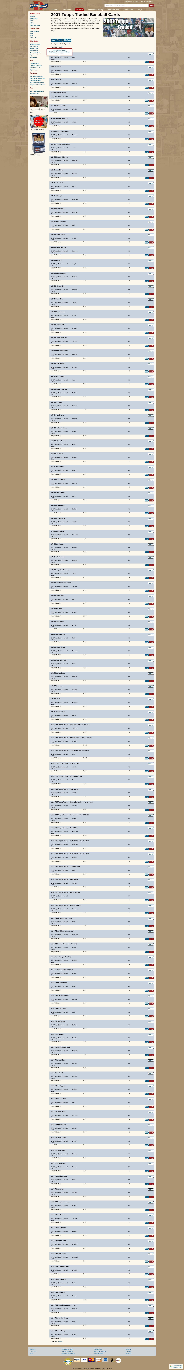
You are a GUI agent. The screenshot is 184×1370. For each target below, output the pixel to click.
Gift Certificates (34, 93)
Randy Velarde (60, 247)
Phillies (74, 109)
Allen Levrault (61, 1240)
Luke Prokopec (60, 273)
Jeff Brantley (60, 557)
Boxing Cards (34, 50)
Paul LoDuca (60, 673)
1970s (31, 23)
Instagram (128, 1353)
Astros (74, 315)
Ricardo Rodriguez (63, 1305)
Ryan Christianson (63, 1047)
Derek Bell (58, 67)
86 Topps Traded (62, 763)
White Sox (75, 96)
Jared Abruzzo (61, 970)
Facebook (128, 1349)
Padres (74, 393)
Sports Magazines (35, 80)
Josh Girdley (60, 1150)
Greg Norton (59, 415)
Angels (74, 238)
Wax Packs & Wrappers (37, 91)
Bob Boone (60, 918)
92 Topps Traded (62, 841)
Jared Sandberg (62, 1318)
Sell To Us (79, 10)
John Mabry (59, 531)
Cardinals (75, 535)
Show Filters (57, 40)
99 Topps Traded (62, 905)
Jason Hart (60, 1189)
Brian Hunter (60, 363)
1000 (61, 47)
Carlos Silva (60, 1060)
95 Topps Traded (62, 892)
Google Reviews (98, 1353)
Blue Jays (75, 199)
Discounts (67, 10)
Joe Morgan (74, 815)
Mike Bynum (60, 1021)
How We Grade (113, 10)
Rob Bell (58, 699)
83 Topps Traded (62, 750)
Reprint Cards (34, 55)
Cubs (73, 380)
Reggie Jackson (75, 737)
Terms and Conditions (100, 1351)
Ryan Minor (59, 621)
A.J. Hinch (60, 1034)
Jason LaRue (60, 634)
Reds (73, 444)
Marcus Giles (61, 1137)
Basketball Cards (35, 44)
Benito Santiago (61, 428)
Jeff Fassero (59, 376)
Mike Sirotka (59, 208)
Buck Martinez (61, 931)
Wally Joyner (74, 789)
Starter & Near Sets (36, 65)
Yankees (74, 341)
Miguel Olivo (60, 1111)
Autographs (33, 57)
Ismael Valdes (60, 234)
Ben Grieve (74, 879)
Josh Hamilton (61, 1176)
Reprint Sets (33, 70)
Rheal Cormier (60, 105)
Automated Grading (95, 10)
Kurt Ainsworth (61, 982)
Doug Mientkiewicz (62, 570)
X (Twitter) (128, 1351)
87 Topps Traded (62, 802)
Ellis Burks (58, 79)
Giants (74, 122)
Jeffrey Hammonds (62, 131)
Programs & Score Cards (37, 85)
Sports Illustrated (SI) (36, 76)
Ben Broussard (61, 1008)
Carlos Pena (60, 1292)
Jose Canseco (75, 763)
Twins (74, 148)
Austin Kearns (61, 1279)
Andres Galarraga (76, 776)
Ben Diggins (60, 1086)
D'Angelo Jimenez (62, 1202)
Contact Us (128, 1)
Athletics (74, 522)
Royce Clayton (60, 92)
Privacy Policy (98, 1349)
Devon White (60, 325)
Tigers (74, 302)
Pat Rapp (58, 260)
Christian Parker (61, 583)
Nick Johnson (61, 1215)
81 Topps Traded (62, 724)
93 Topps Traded (62, 853)
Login (136, 1)
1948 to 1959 (33, 19)
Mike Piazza (74, 853)
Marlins (74, 483)
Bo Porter (58, 402)
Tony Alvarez (60, 1163)
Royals (74, 457)
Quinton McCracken (62, 144)
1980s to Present (35, 25)
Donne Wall (59, 595)
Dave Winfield (75, 724)
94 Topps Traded (62, 866)
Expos (74, 625)
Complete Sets (34, 63)
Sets (31, 60)
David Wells (74, 828)
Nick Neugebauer (62, 1266)
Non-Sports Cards (35, 53)
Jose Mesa (59, 170)
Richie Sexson (75, 892)
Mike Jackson (60, 312)
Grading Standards (67, 1351)
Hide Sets (67, 40)
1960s (31, 21)
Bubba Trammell (61, 389)
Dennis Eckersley (76, 802)
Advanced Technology (68, 1353)
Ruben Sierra (60, 647)
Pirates (74, 70)
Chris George (61, 1124)
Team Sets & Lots (35, 68)
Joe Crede (60, 1073)
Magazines (33, 73)
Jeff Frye (58, 196)
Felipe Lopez (61, 1253)
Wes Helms (59, 686)
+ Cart (151, 62)
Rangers (74, 251)
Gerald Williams (61, 337)
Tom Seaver (74, 750)
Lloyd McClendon (62, 944)
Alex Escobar (61, 1099)
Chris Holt (59, 299)
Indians (74, 83)
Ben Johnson (61, 1228)
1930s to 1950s (34, 31)
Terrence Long (75, 866)
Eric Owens (59, 544)
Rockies (74, 290)
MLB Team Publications (37, 82)
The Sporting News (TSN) (37, 78)
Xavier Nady (60, 1331)
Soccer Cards (34, 46)
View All (150, 54)
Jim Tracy (59, 957)
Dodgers (74, 161)
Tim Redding (60, 712)
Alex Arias (59, 608)
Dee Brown (59, 454)
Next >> (60, 1341)
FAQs (140, 10)
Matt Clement (60, 479)
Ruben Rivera (60, 441)
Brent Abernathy (61, 660)
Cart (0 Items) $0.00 (147, 1)
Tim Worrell (59, 466)
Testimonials (128, 10)
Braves (74, 1141)
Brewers (74, 135)
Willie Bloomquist (62, 995)
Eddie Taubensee (61, 350)
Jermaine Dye (60, 518)
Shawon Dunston (61, 118)
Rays (73, 496)
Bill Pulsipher (60, 492)
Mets (73, 57)
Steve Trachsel (60, 221)
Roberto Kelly (60, 286)
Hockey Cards (34, 48)
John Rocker (60, 183)
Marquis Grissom (61, 157)
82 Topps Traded (62, 737)
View (146, 62)
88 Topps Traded (62, 828)
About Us (54, 10)
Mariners (74, 999)
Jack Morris (74, 841)
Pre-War (32, 16)
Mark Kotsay (59, 505)
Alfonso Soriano (75, 905)
